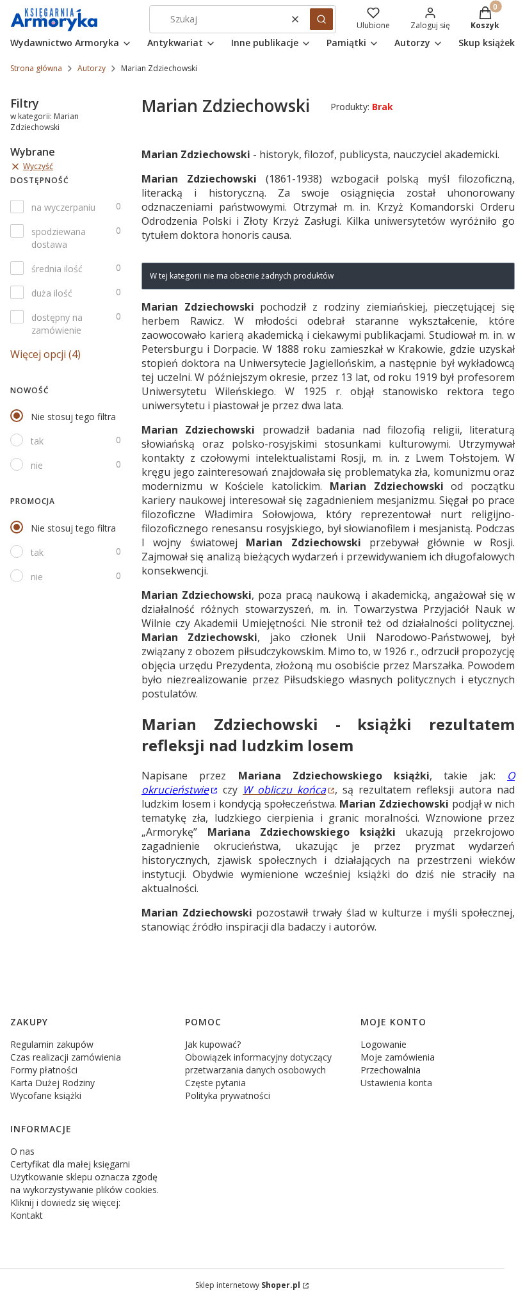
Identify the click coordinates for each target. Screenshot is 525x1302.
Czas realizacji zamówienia (65, 1057)
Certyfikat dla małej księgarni (70, 1164)
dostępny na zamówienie (57, 323)
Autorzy (91, 68)
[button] (321, 19)
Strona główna (36, 68)
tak (37, 441)
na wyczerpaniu (63, 207)
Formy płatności (43, 1070)
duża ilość (51, 293)
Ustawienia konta (396, 1083)
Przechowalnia (390, 1070)
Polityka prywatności (227, 1095)
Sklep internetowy (247, 1285)
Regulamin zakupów (51, 1044)
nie (37, 465)
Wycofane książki (45, 1095)
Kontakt (26, 1215)
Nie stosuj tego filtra (73, 417)
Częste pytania (215, 1083)
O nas (22, 1151)
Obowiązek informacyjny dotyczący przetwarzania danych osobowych (258, 1063)
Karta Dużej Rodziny (52, 1083)
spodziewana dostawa (58, 237)
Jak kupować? (213, 1044)
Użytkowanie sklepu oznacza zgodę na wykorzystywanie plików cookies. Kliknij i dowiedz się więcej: (84, 1189)
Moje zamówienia (397, 1057)
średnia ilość (57, 269)
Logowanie (383, 1044)
